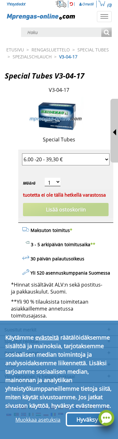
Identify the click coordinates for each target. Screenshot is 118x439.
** (92, 244)
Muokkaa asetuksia (37, 419)
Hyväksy (87, 419)
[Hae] (106, 32)
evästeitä (47, 337)
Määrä (29, 183)
